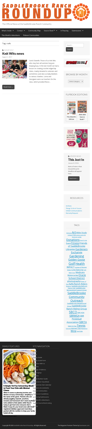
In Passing (64, 31)
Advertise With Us (39, 364)
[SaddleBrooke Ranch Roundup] (46, 11)
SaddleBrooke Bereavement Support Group (77, 289)
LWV (85, 270)
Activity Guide (37, 357)
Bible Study (81, 232)
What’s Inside (7, 31)
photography (74, 281)
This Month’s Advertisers (11, 35)
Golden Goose (76, 259)
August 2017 (9, 50)
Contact (20, 31)
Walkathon (84, 328)
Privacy (35, 406)
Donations (73, 240)
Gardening (76, 256)
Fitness (75, 243)
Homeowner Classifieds (41, 382)
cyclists (79, 237)
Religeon (68, 286)
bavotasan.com (84, 425)
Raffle (71, 284)
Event (68, 243)
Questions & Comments (41, 388)
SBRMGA (74, 315)
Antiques (69, 233)
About (35, 354)
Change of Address (39, 370)
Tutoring (68, 328)
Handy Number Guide (40, 379)
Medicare (80, 272)
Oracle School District (77, 276)
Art (74, 232)
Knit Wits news (13, 53)
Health (80, 264)
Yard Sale (80, 331)
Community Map (34, 31)
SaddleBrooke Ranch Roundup (23, 425)
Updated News (75, 156)
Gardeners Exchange (79, 251)
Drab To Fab (83, 240)
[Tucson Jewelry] (77, 138)
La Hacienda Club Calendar (42, 385)
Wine (73, 331)
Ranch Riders (80, 283)
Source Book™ (49, 31)
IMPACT (70, 267)
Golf (72, 263)
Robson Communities (31, 35)
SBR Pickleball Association (75, 319)
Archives (69, 206)
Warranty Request (72, 213)
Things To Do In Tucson (73, 208)
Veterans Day (76, 328)
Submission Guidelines (41, 394)
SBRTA (83, 322)
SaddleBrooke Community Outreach (77, 296)
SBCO (73, 312)
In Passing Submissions (41, 397)
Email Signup (37, 373)
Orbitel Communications (74, 211)
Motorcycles (73, 275)
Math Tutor (72, 272)
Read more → (8, 87)
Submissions (76, 31)
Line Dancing (77, 269)
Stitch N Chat (72, 326)
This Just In (76, 160)
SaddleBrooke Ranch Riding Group (76, 307)
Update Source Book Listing (42, 403)
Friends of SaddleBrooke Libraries (76, 246)
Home (35, 351)
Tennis (81, 325)
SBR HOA (80, 312)
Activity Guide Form (39, 360)
